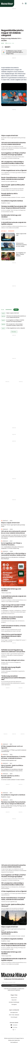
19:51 (3, 328)
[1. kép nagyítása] (14, 94)
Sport (16, 309)
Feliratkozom (14, 985)
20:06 (3, 324)
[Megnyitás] (26, 3)
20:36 (3, 316)
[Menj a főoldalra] (7, 4)
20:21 (3, 320)
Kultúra (6, 258)
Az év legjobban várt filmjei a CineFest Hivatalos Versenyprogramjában (21, 255)
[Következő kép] (24, 94)
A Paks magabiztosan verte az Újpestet (15, 328)
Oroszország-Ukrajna (9, 249)
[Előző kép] (3, 94)
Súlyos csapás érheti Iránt (21, 234)
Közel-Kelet (7, 239)
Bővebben (14, 331)
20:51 (3, 313)
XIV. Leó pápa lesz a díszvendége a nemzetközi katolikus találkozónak (14, 324)
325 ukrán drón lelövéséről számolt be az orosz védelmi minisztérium (21, 245)
